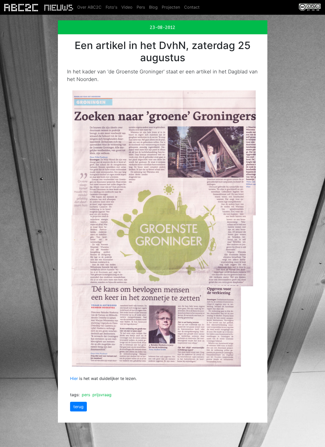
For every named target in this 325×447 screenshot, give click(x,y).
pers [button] (86, 394)
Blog (153, 7)
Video (127, 7)
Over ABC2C (89, 7)
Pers (141, 7)
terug (78, 406)
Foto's (111, 7)
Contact (192, 7)
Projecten (171, 7)
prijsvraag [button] (101, 394)
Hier (74, 378)
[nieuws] (58, 7)
